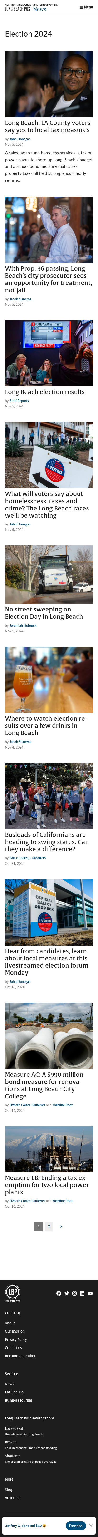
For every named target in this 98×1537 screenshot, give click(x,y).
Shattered (30, 1459)
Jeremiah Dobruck (23, 625)
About (10, 1323)
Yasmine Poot (63, 1105)
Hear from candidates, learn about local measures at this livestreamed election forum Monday (46, 962)
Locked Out (24, 1431)
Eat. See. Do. (14, 1392)
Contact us (13, 1348)
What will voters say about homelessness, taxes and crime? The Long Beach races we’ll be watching (47, 504)
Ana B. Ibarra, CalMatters (28, 857)
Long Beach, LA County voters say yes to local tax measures (47, 126)
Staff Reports (19, 400)
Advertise (12, 1498)
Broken (31, 1445)
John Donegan (20, 138)
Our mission (15, 1331)
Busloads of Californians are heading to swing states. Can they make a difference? (47, 842)
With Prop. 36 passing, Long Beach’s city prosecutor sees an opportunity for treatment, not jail (48, 279)
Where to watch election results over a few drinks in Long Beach (46, 726)
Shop (9, 1490)
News (9, 1384)
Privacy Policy (16, 1340)
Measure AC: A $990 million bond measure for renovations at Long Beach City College (44, 1085)
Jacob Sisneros (20, 298)
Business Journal (18, 1400)
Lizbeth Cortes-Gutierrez (27, 1105)
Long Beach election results (45, 392)
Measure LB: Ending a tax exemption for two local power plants (47, 1185)
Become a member (20, 1356)
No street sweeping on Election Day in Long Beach (44, 613)
